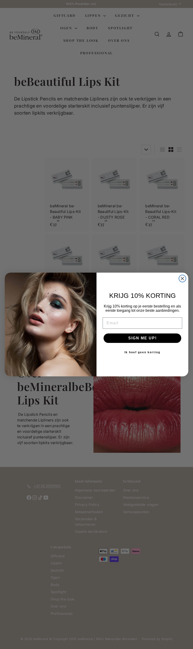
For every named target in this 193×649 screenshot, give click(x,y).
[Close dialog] (182, 278)
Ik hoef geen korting (142, 352)
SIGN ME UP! (142, 338)
